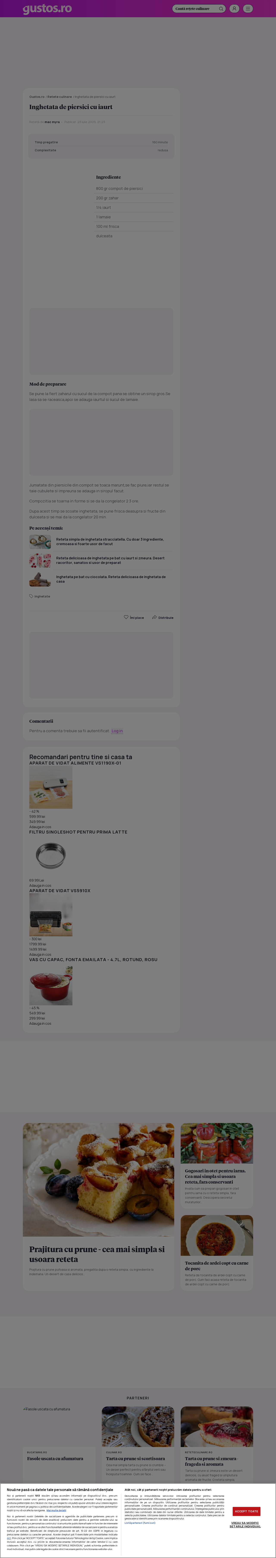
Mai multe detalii (56, 1510)
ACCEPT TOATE (246, 1511)
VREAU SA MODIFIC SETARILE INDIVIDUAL (245, 1524)
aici (9, 1538)
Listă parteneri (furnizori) (140, 1522)
